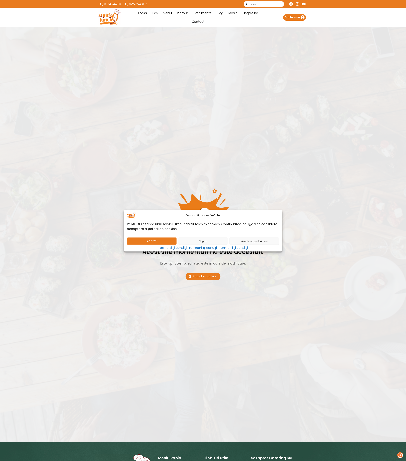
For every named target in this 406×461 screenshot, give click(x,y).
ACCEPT (152, 241)
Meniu (167, 13)
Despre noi (251, 13)
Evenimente (202, 13)
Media (233, 13)
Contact (198, 22)
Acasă (142, 13)
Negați (203, 241)
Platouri (182, 13)
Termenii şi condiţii (172, 247)
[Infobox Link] (294, 17)
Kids (155, 13)
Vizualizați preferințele (254, 241)
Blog (220, 13)
